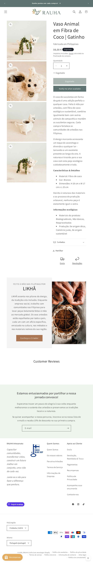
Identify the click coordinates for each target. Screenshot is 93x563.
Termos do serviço (35, 555)
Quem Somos (52, 449)
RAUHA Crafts (28, 552)
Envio (71, 53)
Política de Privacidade (72, 478)
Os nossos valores (54, 455)
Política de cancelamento (77, 557)
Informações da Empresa (53, 475)
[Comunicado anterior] (4, 3)
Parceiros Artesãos (55, 461)
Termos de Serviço (55, 467)
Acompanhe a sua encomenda (74, 487)
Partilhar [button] (59, 250)
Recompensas (73, 470)
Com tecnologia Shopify (41, 552)
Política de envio (50, 555)
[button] (6, 12)
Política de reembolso (60, 552)
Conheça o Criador (29, 338)
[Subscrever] (68, 428)
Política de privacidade (78, 552)
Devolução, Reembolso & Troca (75, 457)
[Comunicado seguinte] (88, 3)
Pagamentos (72, 464)
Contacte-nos (73, 494)
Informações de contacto (67, 555)
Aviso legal (82, 555)
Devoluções (77, 263)
